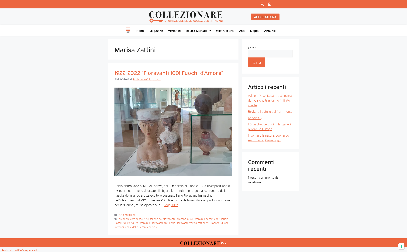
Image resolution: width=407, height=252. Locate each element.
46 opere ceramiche (131, 218)
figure (126, 222)
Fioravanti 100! (159, 222)
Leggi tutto (171, 205)
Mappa (254, 30)
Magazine (156, 30)
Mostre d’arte (225, 30)
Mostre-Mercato (197, 30)
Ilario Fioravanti (178, 222)
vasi (154, 227)
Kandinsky (255, 118)
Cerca (252, 48)
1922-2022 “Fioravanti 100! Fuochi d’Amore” (168, 72)
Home (140, 30)
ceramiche (212, 218)
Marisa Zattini (197, 222)
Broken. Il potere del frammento (270, 111)
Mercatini (174, 30)
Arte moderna (127, 214)
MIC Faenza (213, 222)
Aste (242, 30)
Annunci (270, 30)
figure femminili (140, 222)
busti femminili (196, 218)
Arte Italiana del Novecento (159, 218)
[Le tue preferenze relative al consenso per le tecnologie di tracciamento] (401, 246)
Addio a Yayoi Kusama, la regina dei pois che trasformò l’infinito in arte (270, 100)
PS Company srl (27, 250)
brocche (181, 218)
